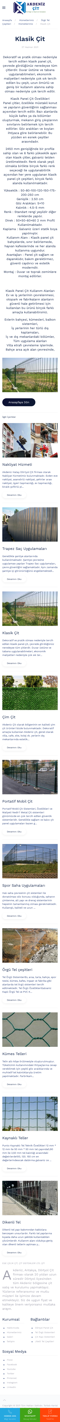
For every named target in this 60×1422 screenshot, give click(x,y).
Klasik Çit (30, 39)
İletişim (11, 1341)
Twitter (10, 1373)
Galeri (10, 1337)
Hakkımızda (13, 1328)
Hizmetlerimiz (14, 1332)
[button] (3, 8)
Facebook (12, 1364)
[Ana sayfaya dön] (30, 7)
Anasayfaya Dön (18, 402)
